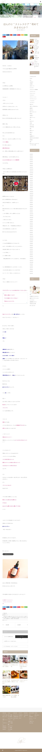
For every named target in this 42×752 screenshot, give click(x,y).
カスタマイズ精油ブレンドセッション (5, 717)
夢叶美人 (31, 113)
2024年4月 (31, 206)
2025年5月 (31, 182)
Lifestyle (31, 78)
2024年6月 (31, 202)
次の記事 (19, 624)
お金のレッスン (32, 85)
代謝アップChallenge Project (34, 106)
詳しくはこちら (32, 305)
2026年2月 (31, 165)
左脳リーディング (32, 117)
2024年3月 (31, 208)
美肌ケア (31, 132)
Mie (6, 613)
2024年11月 (31, 193)
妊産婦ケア (31, 115)
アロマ (13, 616)
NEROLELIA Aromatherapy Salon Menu (4, 728)
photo (30, 80)
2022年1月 (31, 256)
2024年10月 (31, 195)
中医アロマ (31, 104)
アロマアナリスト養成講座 (34, 89)
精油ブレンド (32, 130)
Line (35, 718)
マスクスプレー (9, 617)
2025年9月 (31, 174)
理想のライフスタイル (20, 617)
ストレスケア (21, 616)
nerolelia (5, 616)
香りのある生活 (16, 618)
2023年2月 (31, 232)
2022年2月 (31, 254)
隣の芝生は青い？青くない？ (36, 59)
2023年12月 (31, 213)
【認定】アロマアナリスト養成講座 (10, 723)
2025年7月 (31, 178)
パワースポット (32, 102)
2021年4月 (31, 273)
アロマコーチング (32, 93)
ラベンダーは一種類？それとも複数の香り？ (6, 682)
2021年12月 (31, 258)
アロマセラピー (32, 95)
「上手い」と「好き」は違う (36, 53)
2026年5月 (31, 159)
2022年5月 (31, 249)
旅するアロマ (32, 121)
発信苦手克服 (32, 126)
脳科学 (31, 134)
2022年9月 (31, 241)
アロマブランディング (33, 98)
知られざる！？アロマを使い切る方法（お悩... (23, 666)
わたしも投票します (9, 616)
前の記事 (7, 624)
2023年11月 (31, 215)
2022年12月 (31, 236)
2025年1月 (31, 189)
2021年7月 (31, 267)
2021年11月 (31, 260)
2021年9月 (31, 264)
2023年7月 (31, 223)
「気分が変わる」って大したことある (36, 42)
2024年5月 (31, 204)
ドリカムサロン (32, 100)
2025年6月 (31, 180)
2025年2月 (31, 187)
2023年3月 (31, 230)
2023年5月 (31, 226)
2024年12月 (31, 191)
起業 (30, 141)
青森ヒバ (12, 618)
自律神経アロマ (32, 136)
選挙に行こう (9, 618)
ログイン (12, 646)
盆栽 (30, 128)
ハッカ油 (24, 616)
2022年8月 (31, 243)
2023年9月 (31, 219)
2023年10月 (31, 217)
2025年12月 (31, 169)
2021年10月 (31, 262)
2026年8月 (31, 154)
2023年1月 (31, 234)
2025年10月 (31, 172)
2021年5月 (31, 271)
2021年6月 (31, 269)
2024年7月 (31, 200)
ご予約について (31, 721)
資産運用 (31, 139)
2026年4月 (31, 161)
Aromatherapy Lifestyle (33, 76)
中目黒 (13, 617)
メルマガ (20, 718)
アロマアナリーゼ (32, 91)
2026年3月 (31, 163)
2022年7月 (31, 245)
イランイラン (17, 616)
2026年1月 (31, 167)
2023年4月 (31, 228)
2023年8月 (31, 221)
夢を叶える (15, 617)
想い (30, 119)
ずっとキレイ (32, 87)
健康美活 (31, 108)
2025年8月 (31, 176)
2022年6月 (31, 247)
